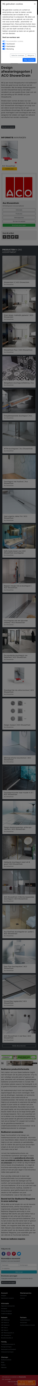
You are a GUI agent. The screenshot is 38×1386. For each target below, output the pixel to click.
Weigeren (30, 55)
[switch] (4, 44)
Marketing (10, 49)
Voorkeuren (10, 44)
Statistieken (10, 46)
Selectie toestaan (17, 55)
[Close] (34, 3)
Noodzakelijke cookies (14, 41)
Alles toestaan (29, 60)
